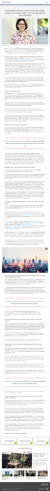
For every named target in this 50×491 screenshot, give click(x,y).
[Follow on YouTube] (47, 489)
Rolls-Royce (32, 223)
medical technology (26, 224)
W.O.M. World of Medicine (20, 225)
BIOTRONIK (31, 225)
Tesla (25, 223)
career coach (10, 339)
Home (2, 5)
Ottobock (11, 225)
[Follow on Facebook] (45, 489)
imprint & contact (6, 489)
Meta (19, 228)
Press (19, 489)
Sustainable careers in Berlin (15, 4)
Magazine (5, 4)
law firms (39, 215)
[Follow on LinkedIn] (42, 489)
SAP (10, 228)
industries (23, 59)
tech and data (13, 227)
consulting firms (27, 215)
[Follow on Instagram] (40, 489)
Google (7, 228)
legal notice (14, 489)
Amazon (13, 228)
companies (30, 59)
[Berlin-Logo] (44, 484)
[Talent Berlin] (6, 2)
